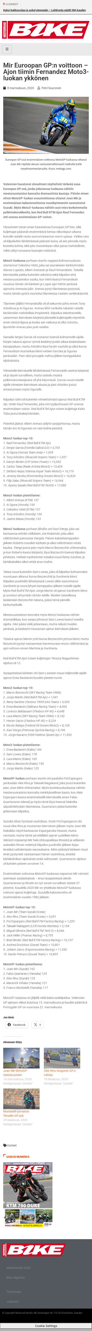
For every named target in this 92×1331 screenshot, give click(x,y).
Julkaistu (12, 1301)
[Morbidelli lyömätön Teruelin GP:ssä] (21, 1099)
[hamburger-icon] (7, 49)
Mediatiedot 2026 (18, 1267)
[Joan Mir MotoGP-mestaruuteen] (21, 1058)
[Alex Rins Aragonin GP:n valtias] (62, 1058)
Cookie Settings (46, 1326)
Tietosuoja (13, 1291)
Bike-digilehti (15, 1277)
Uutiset (12, 1145)
